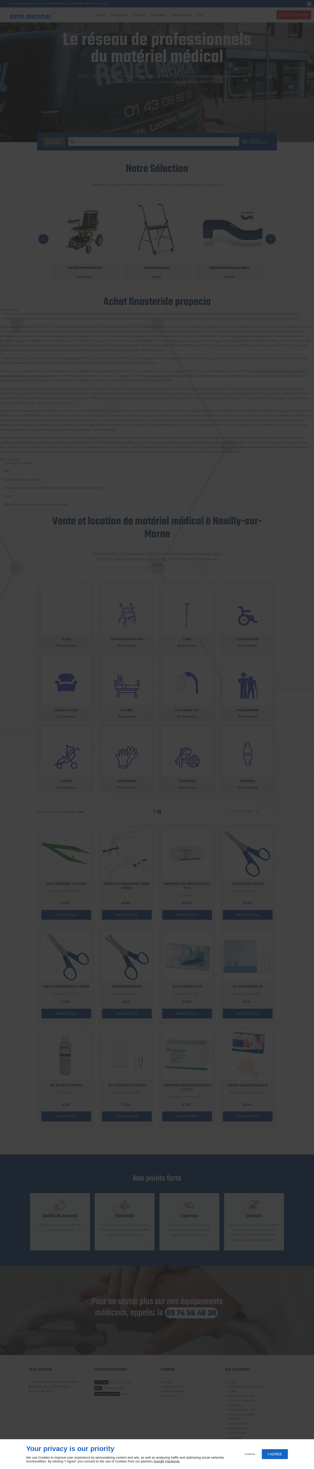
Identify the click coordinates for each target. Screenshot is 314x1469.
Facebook (172, 1461)
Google (159, 1461)
